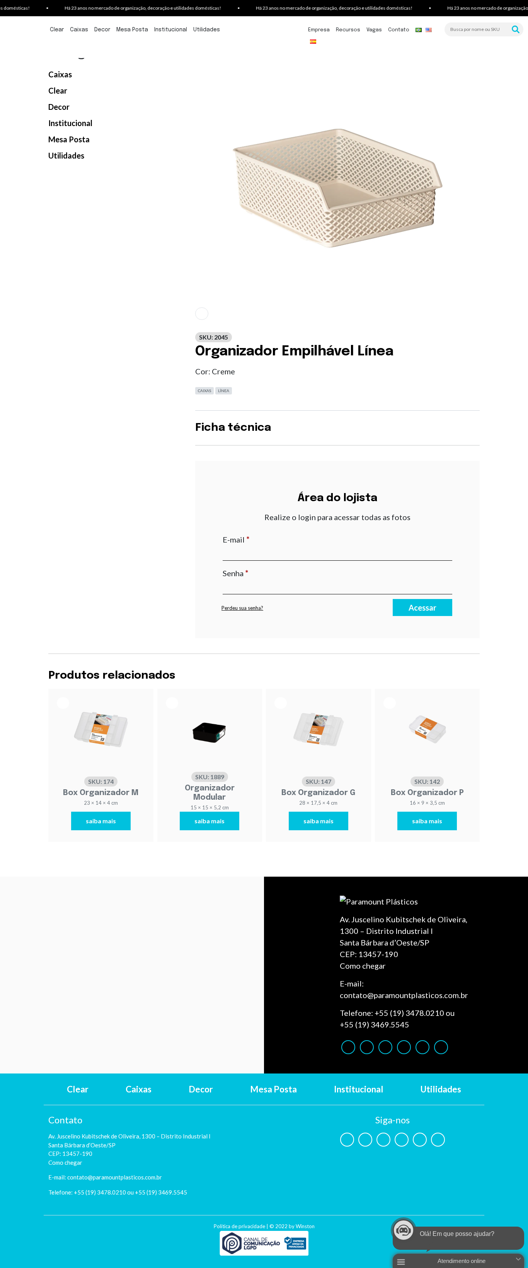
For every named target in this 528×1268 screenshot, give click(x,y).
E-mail (257, 539)
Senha (256, 573)
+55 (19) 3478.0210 (409, 1012)
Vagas (374, 29)
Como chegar (363, 965)
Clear (57, 29)
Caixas (79, 29)
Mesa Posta (132, 29)
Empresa (319, 29)
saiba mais (101, 820)
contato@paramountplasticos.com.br (404, 995)
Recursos (348, 29)
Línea (223, 390)
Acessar (422, 607)
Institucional (170, 29)
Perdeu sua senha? (242, 608)
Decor (102, 29)
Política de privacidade (239, 1226)
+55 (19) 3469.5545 (374, 1024)
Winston (305, 1226)
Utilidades (206, 29)
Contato (398, 29)
